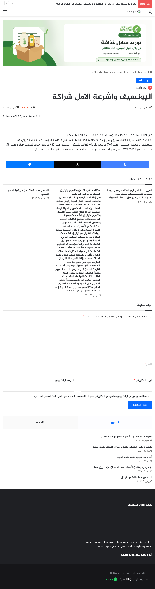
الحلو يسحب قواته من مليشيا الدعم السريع (28, 192)
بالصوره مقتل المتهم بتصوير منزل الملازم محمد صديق (122, 447)
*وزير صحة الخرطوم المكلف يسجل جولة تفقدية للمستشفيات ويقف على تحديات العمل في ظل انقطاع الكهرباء (129, 194)
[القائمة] (5, 13)
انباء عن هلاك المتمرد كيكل (136, 477)
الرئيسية (145, 72)
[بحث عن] (150, 13)
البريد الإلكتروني (143, 380)
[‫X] (78, 164)
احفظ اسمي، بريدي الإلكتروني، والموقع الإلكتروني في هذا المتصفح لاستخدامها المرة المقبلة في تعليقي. (91, 396)
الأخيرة (40, 422)
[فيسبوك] (125, 164)
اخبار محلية (133, 72)
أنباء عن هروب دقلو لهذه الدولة (134, 457)
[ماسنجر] (30, 164)
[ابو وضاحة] (134, 11)
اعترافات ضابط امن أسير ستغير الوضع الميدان (126, 437)
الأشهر (115, 422)
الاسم (148, 364)
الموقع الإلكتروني (64, 380)
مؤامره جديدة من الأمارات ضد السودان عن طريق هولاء (122, 467)
